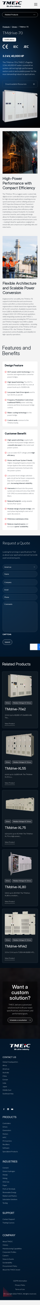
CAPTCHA (7, 634)
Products (6, 27)
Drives (14, 27)
